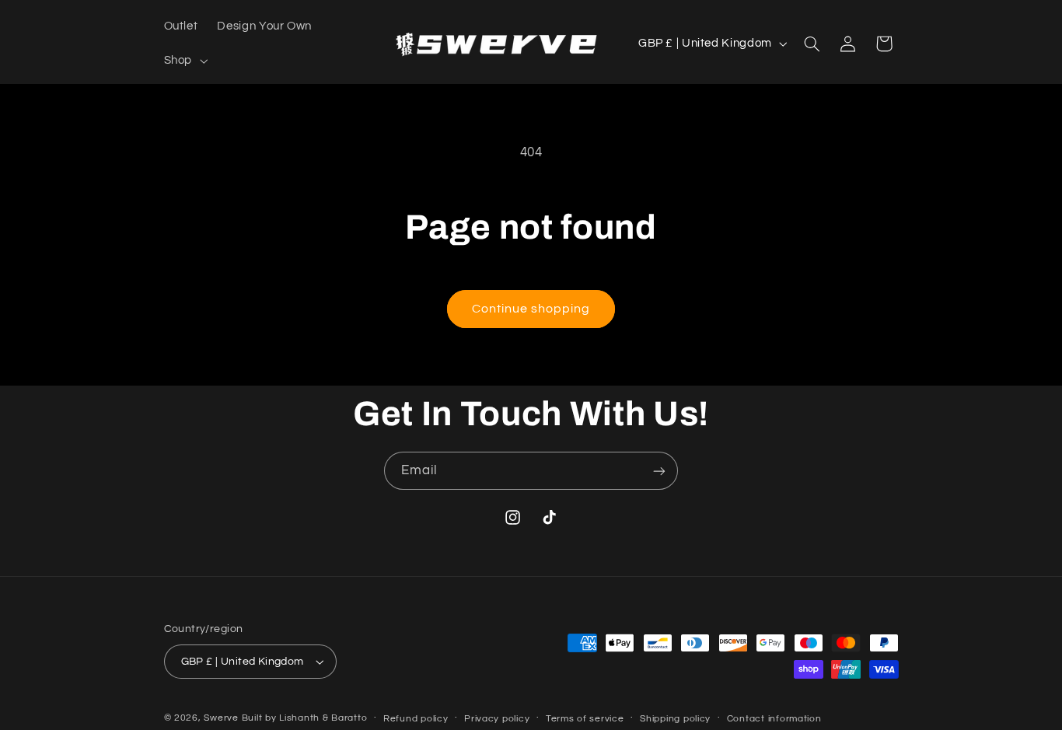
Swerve (221, 718)
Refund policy (416, 718)
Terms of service (585, 718)
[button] (184, 61)
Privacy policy (496, 718)
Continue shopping (531, 308)
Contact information (774, 718)
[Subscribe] (659, 471)
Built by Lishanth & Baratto (305, 718)
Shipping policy (675, 718)
